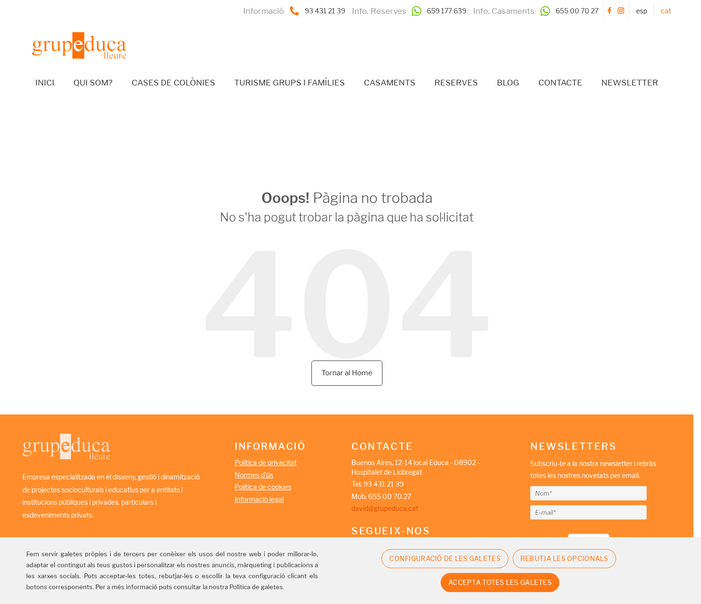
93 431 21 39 (325, 11)
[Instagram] (621, 10)
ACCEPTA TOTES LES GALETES (500, 582)
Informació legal (259, 499)
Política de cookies (263, 487)
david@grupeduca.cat (384, 508)
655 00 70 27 (577, 11)
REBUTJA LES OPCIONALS (564, 558)
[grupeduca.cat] (74, 38)
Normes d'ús (254, 475)
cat (666, 11)
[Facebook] (609, 10)
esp (641, 11)
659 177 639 (446, 11)
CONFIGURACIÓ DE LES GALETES (445, 558)
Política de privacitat (266, 462)
